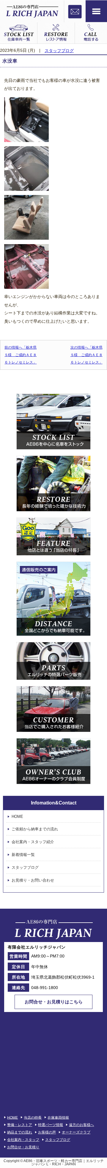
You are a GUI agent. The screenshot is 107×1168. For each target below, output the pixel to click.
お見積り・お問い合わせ (33, 880)
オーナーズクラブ (76, 1132)
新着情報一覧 (23, 854)
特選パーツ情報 (50, 1125)
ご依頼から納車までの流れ (35, 829)
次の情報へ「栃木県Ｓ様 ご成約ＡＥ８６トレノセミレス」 (86, 354)
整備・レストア (19, 1125)
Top (102, 1163)
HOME (17, 816)
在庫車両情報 (58, 1117)
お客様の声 (47, 1132)
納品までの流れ (19, 1132)
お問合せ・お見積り (23, 1147)
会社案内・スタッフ (23, 1140)
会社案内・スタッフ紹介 (33, 842)
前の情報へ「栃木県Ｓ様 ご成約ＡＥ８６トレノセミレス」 (20, 354)
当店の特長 (33, 1117)
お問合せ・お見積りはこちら (54, 1001)
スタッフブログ (59, 51)
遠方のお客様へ (81, 1125)
